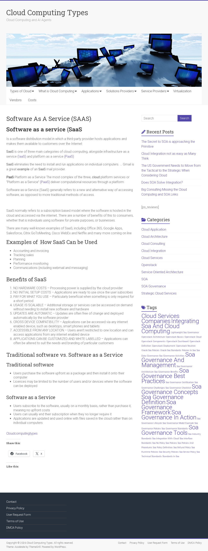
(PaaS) (69, 156)
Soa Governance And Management (168, 359)
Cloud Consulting (153, 244)
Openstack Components (153, 341)
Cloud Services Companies (160, 318)
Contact (11, 501)
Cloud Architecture (154, 236)
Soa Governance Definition (162, 400)
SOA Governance (153, 286)
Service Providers (153, 91)
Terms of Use (15, 521)
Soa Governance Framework (158, 407)
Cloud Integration (153, 251)
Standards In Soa (170, 456)
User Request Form (18, 514)
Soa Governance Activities (171, 355)
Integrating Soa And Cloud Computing (170, 326)
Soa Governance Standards (175, 428)
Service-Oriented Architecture (162, 272)
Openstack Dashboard (177, 341)
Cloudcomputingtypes (22, 433)
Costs (32, 100)
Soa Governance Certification (180, 382)
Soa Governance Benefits (166, 372)
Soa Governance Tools (169, 430)
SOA (144, 279)
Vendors (16, 100)
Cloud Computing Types (47, 12)
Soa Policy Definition (163, 447)
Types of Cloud (20, 91)
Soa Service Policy (187, 452)
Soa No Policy (158, 443)
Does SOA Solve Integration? (162, 182)
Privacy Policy (15, 508)
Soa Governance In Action (168, 415)
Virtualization (182, 91)
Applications (90, 91)
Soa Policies (171, 443)
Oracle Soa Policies (150, 350)
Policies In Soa (189, 350)
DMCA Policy (14, 527)
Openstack (149, 265)
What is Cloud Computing (56, 91)
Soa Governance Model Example (178, 423)
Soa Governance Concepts (171, 389)
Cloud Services (152, 258)
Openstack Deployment (163, 346)
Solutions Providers (120, 91)
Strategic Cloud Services (159, 293)
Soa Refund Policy (182, 447)
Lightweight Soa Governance (185, 332)
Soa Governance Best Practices (165, 376)
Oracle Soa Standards (170, 350)
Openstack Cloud (193, 337)
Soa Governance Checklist (178, 388)
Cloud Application (153, 229)
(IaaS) (21, 156)
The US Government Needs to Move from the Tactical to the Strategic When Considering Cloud (171, 170)
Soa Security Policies (169, 452)
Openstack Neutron (186, 346)
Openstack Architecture (153, 337)
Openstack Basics (175, 337)
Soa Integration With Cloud (165, 438)
